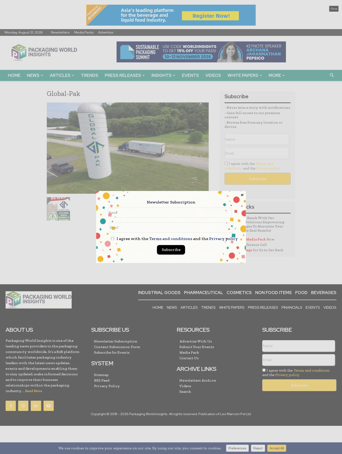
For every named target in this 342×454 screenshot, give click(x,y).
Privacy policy (223, 238)
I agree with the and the (177, 239)
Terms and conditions (170, 238)
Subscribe (171, 249)
